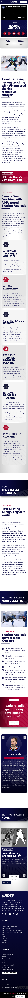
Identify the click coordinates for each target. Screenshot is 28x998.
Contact (4, 943)
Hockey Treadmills (7, 955)
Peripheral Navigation (8, 965)
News (3, 936)
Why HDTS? (5, 934)
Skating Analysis (7, 959)
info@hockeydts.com (10, 988)
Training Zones (6, 928)
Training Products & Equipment (12, 930)
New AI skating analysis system (11, 854)
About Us (4, 938)
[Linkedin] (13, 914)
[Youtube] (10, 914)
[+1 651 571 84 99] (2, 984)
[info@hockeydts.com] (2, 987)
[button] (2, 42)
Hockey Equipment (8, 969)
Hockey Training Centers (9, 926)
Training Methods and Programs (12, 932)
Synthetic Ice (5, 967)
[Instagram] (6, 914)
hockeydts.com (12, 993)
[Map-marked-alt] (17, 914)
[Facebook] (3, 914)
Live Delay (5, 963)
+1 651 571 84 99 (9, 985)
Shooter (4, 957)
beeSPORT (5, 961)
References (5, 940)
